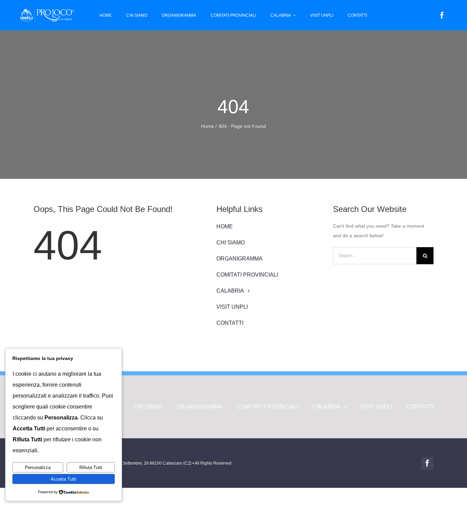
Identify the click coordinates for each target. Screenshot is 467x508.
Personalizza (38, 467)
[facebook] (442, 15)
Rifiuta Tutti (90, 467)
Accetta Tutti (63, 479)
